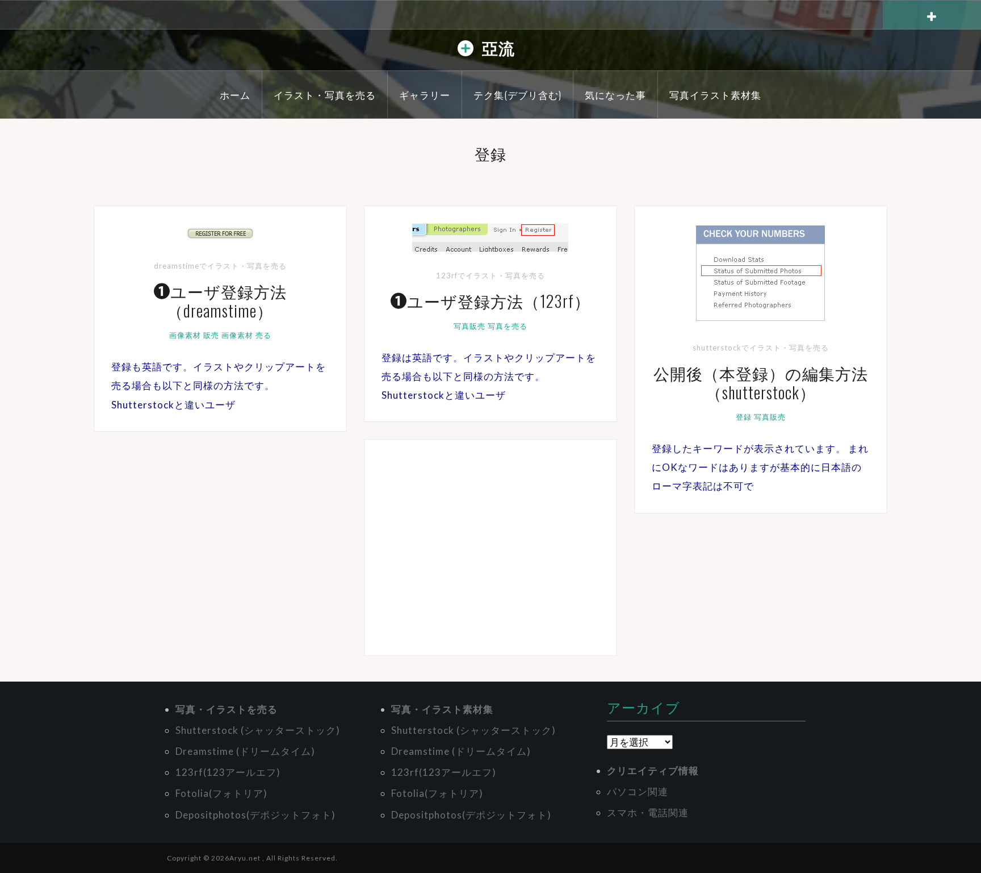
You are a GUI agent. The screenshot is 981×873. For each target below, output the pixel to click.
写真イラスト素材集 (715, 94)
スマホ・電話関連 (648, 812)
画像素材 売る (246, 335)
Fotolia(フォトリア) (221, 793)
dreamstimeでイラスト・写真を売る (220, 265)
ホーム (235, 94)
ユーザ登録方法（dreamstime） (227, 300)
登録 (744, 416)
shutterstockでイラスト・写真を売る (761, 347)
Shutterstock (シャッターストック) (257, 730)
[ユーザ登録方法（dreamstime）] (220, 233)
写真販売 (469, 326)
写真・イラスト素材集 (442, 709)
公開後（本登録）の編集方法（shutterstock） (760, 382)
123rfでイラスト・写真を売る (490, 275)
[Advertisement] (491, 547)
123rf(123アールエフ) (227, 772)
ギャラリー (424, 94)
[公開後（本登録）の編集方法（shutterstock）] (760, 272)
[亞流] (465, 51)
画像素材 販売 (194, 335)
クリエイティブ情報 (653, 770)
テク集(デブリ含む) (517, 94)
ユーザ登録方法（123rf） (498, 300)
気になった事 (615, 94)
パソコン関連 (637, 791)
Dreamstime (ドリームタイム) (245, 751)
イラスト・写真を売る (325, 94)
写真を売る (507, 326)
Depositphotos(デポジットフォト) (255, 815)
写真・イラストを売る (226, 709)
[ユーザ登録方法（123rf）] (490, 236)
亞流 (498, 47)
